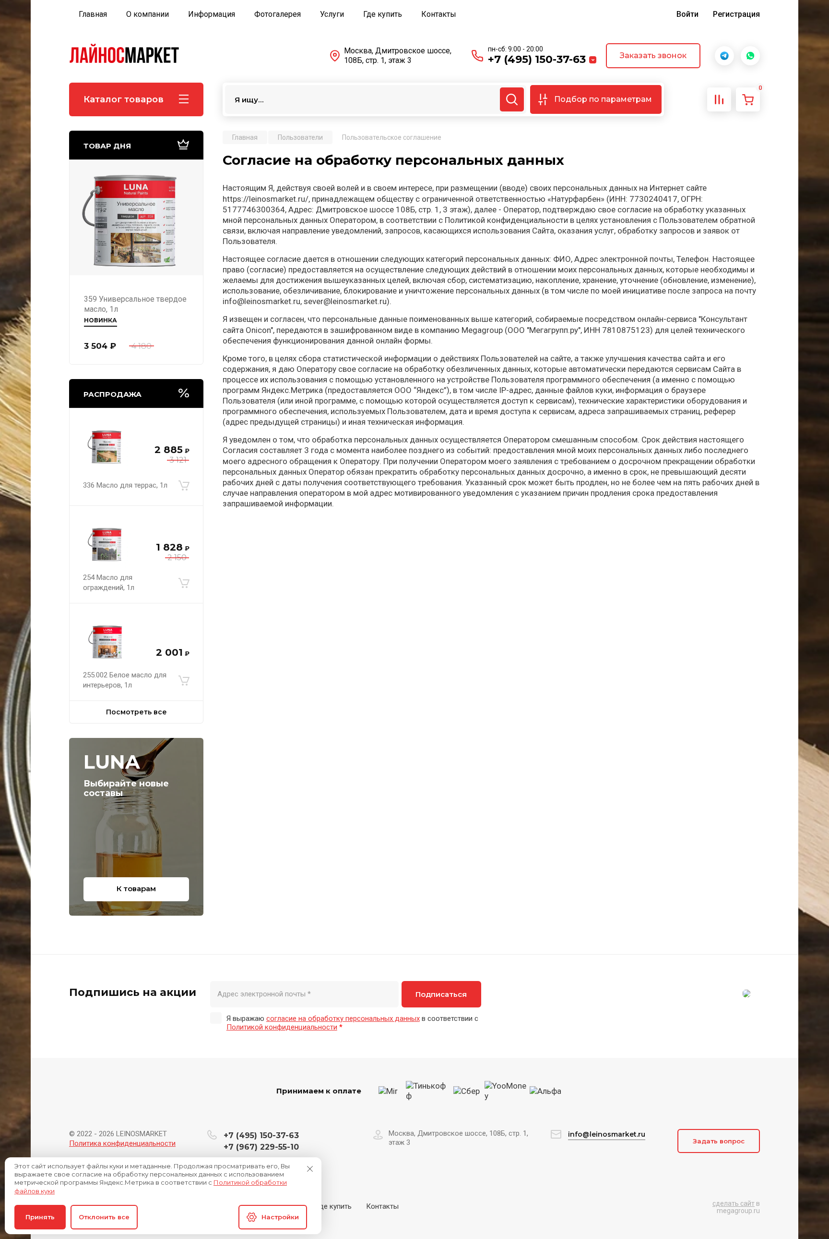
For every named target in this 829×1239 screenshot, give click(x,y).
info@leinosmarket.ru (606, 1134)
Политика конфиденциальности (122, 1143)
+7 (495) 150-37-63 (537, 59)
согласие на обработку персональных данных (343, 1018)
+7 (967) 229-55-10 (261, 1147)
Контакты (382, 1206)
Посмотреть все (136, 712)
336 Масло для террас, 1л (125, 485)
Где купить (334, 1206)
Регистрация (736, 14)
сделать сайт (733, 1203)
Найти (512, 99)
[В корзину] (183, 485)
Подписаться (441, 994)
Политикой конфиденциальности (281, 1027)
